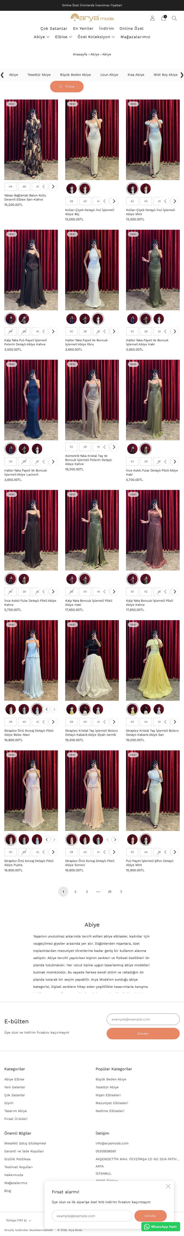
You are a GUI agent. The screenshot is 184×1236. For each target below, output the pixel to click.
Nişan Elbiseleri (108, 1095)
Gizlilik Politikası (17, 1159)
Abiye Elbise (14, 1079)
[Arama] (174, 18)
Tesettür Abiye (107, 1087)
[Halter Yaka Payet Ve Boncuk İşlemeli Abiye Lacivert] (31, 400)
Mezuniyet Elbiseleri (112, 1103)
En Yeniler (83, 28)
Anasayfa (80, 54)
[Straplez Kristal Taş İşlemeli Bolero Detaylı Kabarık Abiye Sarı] (153, 660)
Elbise (61, 37)
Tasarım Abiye (15, 1111)
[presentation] (53, 186)
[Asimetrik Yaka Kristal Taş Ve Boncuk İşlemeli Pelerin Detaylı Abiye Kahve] (92, 400)
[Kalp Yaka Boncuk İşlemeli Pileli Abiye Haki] (92, 530)
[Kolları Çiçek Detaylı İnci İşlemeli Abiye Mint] (153, 140)
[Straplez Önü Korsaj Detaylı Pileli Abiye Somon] (92, 790)
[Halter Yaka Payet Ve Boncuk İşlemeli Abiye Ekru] (92, 270)
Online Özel (132, 28)
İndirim (106, 28)
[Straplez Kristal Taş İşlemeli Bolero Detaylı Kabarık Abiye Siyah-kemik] (92, 660)
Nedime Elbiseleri (110, 1111)
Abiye (39, 37)
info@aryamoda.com (112, 1143)
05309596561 (106, 1151)
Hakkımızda (13, 1175)
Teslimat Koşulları (18, 1167)
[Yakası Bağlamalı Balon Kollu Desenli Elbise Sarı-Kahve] (31, 140)
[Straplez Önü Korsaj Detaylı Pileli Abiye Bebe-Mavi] (31, 660)
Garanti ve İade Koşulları (24, 1151)
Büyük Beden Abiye (111, 1079)
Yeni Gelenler (14, 1087)
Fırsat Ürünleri (16, 1119)
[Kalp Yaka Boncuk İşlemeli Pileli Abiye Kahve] (153, 530)
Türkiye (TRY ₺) (16, 1220)
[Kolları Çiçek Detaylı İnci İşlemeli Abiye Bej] (92, 140)
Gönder (143, 1033)
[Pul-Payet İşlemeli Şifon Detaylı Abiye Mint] (153, 790)
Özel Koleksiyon (94, 37)
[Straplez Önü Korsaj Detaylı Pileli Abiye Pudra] (31, 790)
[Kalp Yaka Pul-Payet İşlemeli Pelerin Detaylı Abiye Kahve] (31, 270)
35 (109, 891)
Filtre (69, 86)
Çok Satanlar (54, 28)
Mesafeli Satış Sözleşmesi (25, 1143)
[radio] (11, 186)
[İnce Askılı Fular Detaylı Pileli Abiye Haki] (153, 400)
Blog (7, 1191)
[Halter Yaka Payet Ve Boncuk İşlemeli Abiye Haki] (153, 270)
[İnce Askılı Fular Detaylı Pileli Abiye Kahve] (31, 530)
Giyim (8, 1103)
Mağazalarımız (135, 37)
